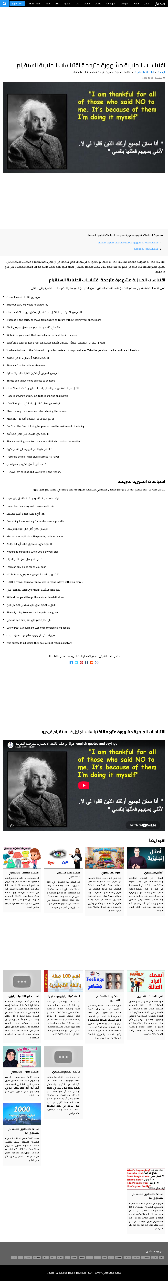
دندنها (67, 3)
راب (77, 3)
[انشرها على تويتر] (76, 662)
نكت (57, 3)
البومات (124, 3)
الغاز (48, 3)
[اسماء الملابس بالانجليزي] (22, 858)
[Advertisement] (84, 33)
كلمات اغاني (160, 3)
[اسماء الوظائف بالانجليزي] (22, 981)
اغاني (146, 3)
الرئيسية (161, 72)
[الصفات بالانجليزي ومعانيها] (63, 981)
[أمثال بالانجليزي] (146, 858)
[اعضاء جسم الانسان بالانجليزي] (63, 858)
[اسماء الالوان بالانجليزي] (22, 1057)
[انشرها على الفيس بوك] (71, 662)
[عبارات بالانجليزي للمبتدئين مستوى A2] (146, 1179)
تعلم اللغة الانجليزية (144, 72)
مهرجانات (110, 3)
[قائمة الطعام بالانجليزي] (63, 1057)
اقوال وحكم (34, 3)
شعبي (98, 3)
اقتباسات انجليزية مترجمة (146, 248)
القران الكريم (17, 3)
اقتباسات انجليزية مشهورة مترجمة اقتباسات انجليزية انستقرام (128, 242)
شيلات (87, 3)
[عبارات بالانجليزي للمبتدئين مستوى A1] (22, 1114)
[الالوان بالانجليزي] (104, 858)
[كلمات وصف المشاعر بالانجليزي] (104, 981)
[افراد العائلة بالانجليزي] (146, 981)
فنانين (136, 3)
